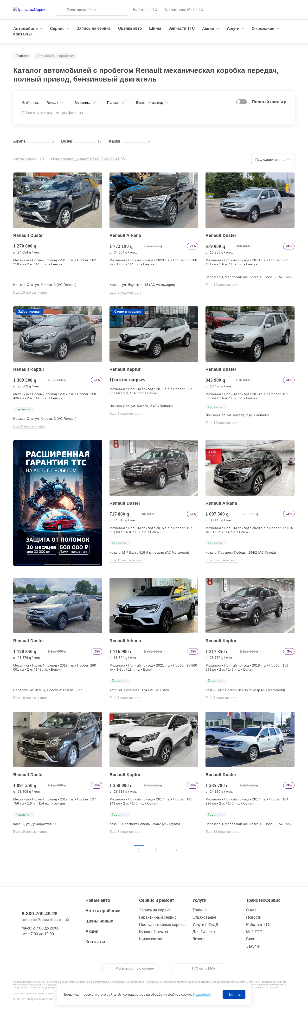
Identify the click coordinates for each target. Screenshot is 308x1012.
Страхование (204, 917)
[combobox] (273, 159)
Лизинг (198, 939)
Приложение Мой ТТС (183, 9)
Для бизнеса (203, 932)
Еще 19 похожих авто (30, 292)
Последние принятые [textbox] (272, 159)
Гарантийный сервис (157, 917)
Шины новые (99, 921)
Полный (113, 102)
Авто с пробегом (102, 910)
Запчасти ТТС (181, 28)
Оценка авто (130, 28)
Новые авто (97, 900)
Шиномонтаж (151, 939)
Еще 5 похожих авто (125, 292)
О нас (251, 910)
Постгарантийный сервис (162, 925)
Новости (253, 917)
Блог (250, 939)
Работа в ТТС (145, 9)
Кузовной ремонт (154, 932)
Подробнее (202, 994)
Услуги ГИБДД (205, 925)
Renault (52, 102)
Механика (82, 102)
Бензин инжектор (149, 102)
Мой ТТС (254, 932)
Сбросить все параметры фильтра (52, 113)
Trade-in (199, 910)
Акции (91, 931)
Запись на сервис (94, 28)
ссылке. (274, 987)
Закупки (253, 946)
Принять (234, 994)
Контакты (22, 34)
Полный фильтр (269, 101)
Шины (155, 28)
